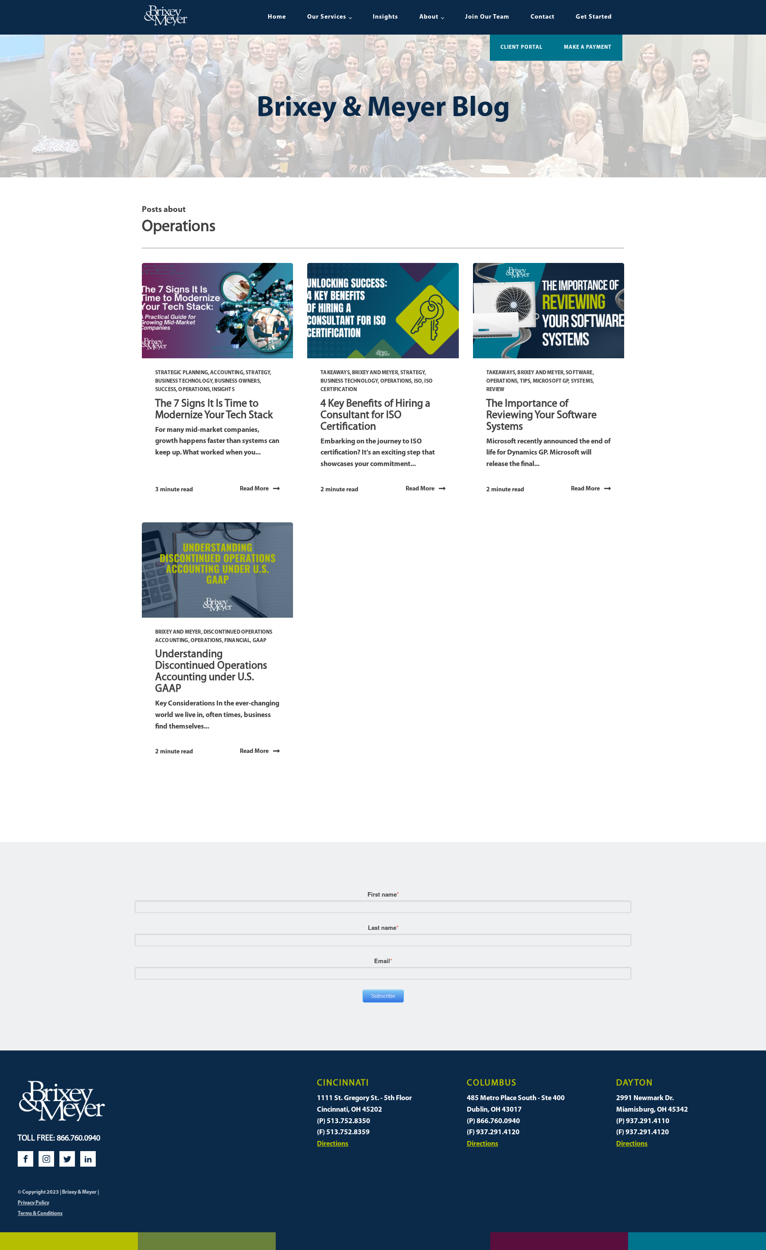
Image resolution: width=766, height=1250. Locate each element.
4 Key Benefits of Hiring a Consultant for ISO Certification (375, 415)
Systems (582, 381)
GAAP (260, 640)
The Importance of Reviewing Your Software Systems (541, 415)
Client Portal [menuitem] (521, 47)
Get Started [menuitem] (594, 17)
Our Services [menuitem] (326, 17)
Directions (332, 1144)
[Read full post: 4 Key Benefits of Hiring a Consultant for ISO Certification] (382, 310)
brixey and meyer (375, 373)
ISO (418, 381)
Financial (237, 640)
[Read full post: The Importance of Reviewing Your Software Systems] (548, 310)
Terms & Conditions (40, 1213)
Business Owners (237, 381)
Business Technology (183, 381)
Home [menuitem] (277, 17)
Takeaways (334, 373)
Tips (525, 381)
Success (165, 389)
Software (579, 373)
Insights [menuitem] (385, 17)
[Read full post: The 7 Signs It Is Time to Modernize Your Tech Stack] (217, 310)
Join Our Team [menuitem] (487, 17)
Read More (254, 489)
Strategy (258, 373)
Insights (223, 389)
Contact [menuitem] (543, 17)
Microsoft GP (551, 381)
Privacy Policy (33, 1203)
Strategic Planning (181, 373)
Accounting (226, 373)
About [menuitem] (428, 17)
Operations (194, 389)
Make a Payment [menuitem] (588, 47)
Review (495, 389)
